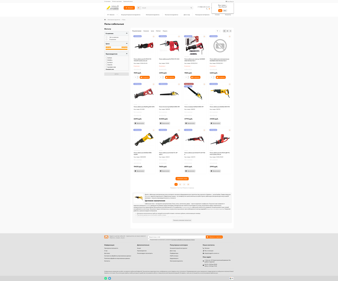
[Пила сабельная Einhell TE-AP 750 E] (194, 139)
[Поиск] (191, 8)
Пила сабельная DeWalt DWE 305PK (143, 153)
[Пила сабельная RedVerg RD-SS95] (144, 93)
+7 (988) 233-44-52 (203, 7)
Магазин (207, 248)
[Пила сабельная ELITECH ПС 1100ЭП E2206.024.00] (144, 46)
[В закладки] (153, 36)
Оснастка (228, 14)
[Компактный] (230, 31)
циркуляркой (187, 207)
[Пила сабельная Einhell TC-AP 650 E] (169, 139)
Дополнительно (143, 245)
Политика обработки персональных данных (117, 258)
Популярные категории (179, 245)
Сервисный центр (128, 1)
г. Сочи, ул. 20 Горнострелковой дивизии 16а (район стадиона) (217, 261)
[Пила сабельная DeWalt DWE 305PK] (144, 139)
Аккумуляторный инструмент (178, 248)
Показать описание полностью (182, 220)
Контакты (107, 261)
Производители (141, 250)
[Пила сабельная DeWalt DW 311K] (220, 93)
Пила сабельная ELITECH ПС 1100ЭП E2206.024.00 (142, 60)
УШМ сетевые (174, 256)
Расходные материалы (202, 14)
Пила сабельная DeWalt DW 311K (220, 107)
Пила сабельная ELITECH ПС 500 (169, 59)
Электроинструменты (152, 14)
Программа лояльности (111, 248)
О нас (105, 250)
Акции (139, 248)
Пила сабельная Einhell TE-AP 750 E (194, 153)
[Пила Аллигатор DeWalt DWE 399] (169, 93)
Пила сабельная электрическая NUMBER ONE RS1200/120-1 (219, 60)
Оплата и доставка (117, 1)
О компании (107, 1)
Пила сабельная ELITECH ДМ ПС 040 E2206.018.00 (220, 153)
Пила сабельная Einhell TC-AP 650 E (168, 153)
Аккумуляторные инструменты (130, 14)
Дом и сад (187, 14)
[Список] (227, 31)
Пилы (123, 19)
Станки (217, 14)
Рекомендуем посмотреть (145, 253)
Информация (109, 245)
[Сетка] (224, 31)
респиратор (220, 209)
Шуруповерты (174, 258)
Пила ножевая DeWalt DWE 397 (194, 107)
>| (188, 184)
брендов (147, 196)
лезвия (148, 205)
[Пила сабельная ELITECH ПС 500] (169, 46)
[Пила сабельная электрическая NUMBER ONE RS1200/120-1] (220, 46)
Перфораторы (174, 253)
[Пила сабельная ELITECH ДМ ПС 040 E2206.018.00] (220, 139)
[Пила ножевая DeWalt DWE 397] (194, 93)
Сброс (117, 74)
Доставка (107, 253)
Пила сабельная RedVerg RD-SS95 (144, 107)
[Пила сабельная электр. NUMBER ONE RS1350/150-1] (194, 46)
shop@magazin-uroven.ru (212, 253)
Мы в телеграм (209, 250)
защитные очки (211, 209)
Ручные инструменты (171, 14)
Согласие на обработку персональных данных (117, 256)
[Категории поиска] (139, 8)
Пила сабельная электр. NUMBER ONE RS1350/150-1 (194, 60)
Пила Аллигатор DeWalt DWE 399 (169, 107)
